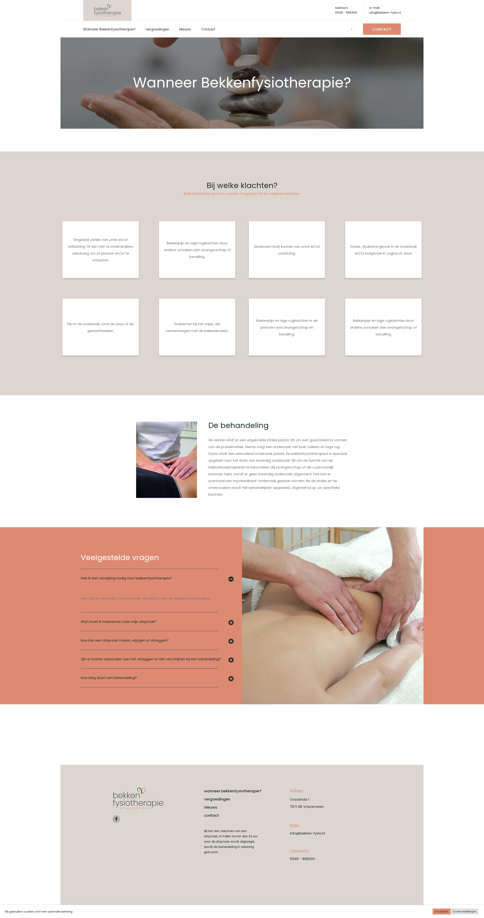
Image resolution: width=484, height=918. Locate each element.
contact (208, 29)
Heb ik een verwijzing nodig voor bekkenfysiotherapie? (126, 578)
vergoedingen (157, 29)
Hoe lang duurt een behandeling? (109, 677)
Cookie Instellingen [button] (464, 911)
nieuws (185, 29)
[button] (157, 578)
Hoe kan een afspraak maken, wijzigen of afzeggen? (125, 640)
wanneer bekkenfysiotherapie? (109, 29)
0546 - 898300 (302, 858)
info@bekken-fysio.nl (307, 833)
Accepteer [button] (441, 911)
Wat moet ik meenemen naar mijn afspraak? (118, 621)
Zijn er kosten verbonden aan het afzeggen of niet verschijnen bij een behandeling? (151, 659)
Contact (381, 29)
